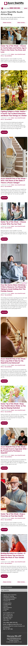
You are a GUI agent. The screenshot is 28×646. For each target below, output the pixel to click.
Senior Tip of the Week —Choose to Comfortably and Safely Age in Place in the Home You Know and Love (14, 49)
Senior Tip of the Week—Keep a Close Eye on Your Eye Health (13, 515)
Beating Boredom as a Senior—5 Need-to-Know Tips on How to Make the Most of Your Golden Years (13, 556)
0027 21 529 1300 (8, 629)
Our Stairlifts (5, 590)
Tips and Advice (8, 55)
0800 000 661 (15, 8)
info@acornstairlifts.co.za (14, 624)
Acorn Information (6, 587)
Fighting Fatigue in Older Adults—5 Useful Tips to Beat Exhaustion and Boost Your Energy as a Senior (14, 113)
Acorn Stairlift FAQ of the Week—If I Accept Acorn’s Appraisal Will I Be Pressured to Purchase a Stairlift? (14, 450)
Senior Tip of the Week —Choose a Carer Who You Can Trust (13, 223)
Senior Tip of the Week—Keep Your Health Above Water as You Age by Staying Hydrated (13, 406)
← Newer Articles (6, 22)
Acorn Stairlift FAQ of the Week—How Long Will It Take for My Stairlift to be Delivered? (14, 361)
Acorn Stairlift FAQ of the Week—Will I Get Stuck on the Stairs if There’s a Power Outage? (14, 181)
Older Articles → (21, 22)
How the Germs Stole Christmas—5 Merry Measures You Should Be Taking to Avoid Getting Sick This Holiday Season (14, 288)
